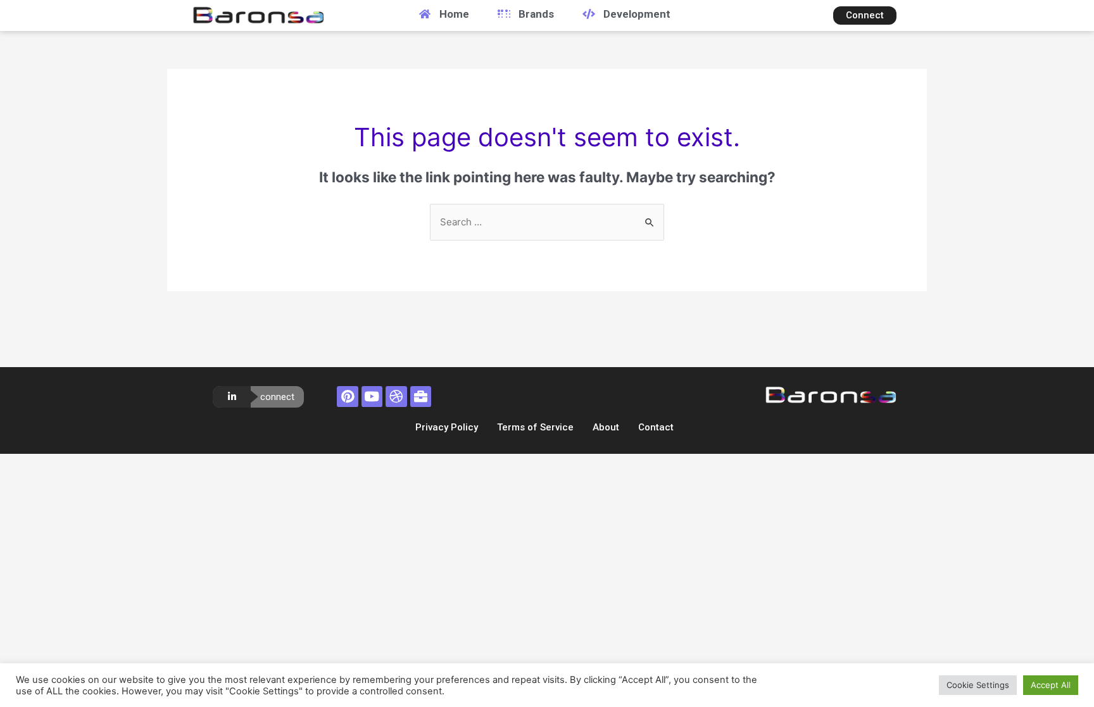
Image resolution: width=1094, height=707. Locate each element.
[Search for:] (547, 222)
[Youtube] (372, 397)
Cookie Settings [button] (977, 685)
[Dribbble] (396, 397)
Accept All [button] (1051, 685)
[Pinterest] (347, 397)
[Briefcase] (421, 397)
